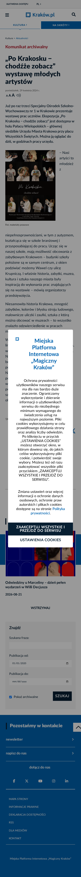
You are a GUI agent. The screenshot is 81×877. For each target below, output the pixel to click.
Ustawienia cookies (40, 540)
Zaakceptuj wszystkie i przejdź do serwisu (40, 529)
